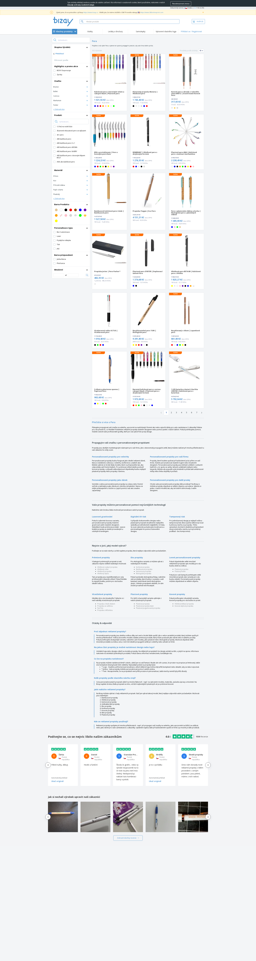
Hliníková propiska (104, 571)
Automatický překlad (59, 778)
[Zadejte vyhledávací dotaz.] (55, 40)
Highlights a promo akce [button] (66, 66)
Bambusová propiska (144, 569)
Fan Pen (100, 608)
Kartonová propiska (143, 571)
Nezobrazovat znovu (180, 4)
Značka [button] (57, 81)
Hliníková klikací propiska (184, 604)
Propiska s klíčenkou (105, 610)
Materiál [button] (58, 170)
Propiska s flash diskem (106, 604)
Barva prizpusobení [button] (63, 255)
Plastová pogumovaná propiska (148, 608)
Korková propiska (142, 567)
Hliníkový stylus (103, 573)
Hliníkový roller (103, 569)
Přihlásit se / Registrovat (191, 31)
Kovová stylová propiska (184, 606)
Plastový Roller (180, 571)
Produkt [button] (58, 115)
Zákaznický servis (176, 8)
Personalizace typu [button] (63, 228)
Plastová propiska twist (144, 606)
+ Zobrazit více (59, 109)
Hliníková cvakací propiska (107, 567)
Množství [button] (58, 269)
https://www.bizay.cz (90, 12)
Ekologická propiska (143, 573)
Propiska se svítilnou (105, 606)
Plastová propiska (181, 569)
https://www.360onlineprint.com (151, 12)
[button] (71, 86)
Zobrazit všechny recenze (126, 838)
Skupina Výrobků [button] (62, 47)
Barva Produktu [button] (61, 204)
